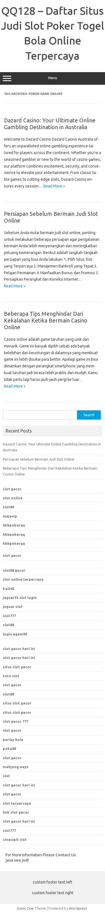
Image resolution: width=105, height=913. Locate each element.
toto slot (11, 676)
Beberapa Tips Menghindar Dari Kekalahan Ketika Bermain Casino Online (45, 320)
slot (6, 776)
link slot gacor (16, 812)
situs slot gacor (17, 667)
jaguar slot (13, 606)
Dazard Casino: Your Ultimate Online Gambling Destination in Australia (49, 123)
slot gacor (12, 489)
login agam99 (15, 634)
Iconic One (25, 908)
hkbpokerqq (14, 525)
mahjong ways (16, 767)
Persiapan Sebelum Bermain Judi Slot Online (38, 459)
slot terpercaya (17, 803)
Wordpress (78, 908)
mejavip (10, 516)
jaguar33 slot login (20, 597)
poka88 (9, 748)
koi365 (9, 589)
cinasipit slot (15, 839)
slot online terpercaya (23, 579)
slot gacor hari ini (19, 649)
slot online (12, 498)
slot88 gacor (14, 570)
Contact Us (65, 855)
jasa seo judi (17, 860)
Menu (52, 78)
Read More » (54, 186)
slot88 (8, 507)
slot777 (9, 616)
